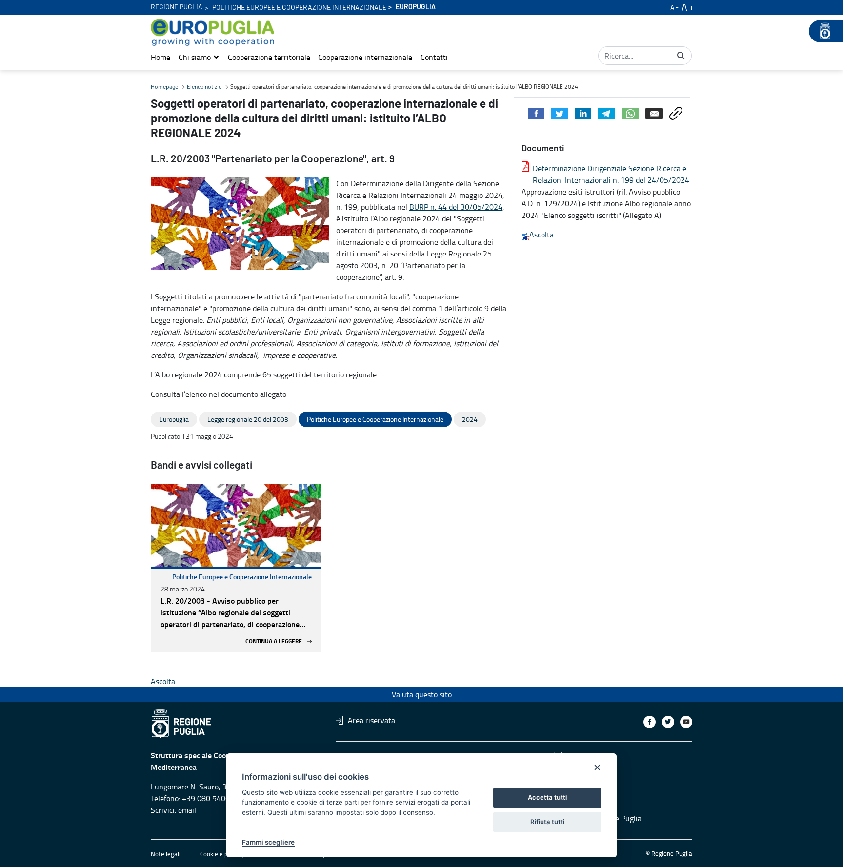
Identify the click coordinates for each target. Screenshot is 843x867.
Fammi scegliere (268, 842)
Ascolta (541, 234)
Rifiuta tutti (547, 822)
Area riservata (371, 720)
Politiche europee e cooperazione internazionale (299, 7)
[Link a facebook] (649, 722)
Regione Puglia (176, 7)
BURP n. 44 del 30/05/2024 (455, 206)
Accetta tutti (547, 797)
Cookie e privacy (222, 853)
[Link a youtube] (686, 722)
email (187, 810)
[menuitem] (160, 57)
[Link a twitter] (668, 722)
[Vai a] (214, 32)
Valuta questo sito (422, 694)
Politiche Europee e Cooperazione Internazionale (242, 576)
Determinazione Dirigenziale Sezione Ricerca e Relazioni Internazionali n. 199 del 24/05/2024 (611, 174)
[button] (199, 57)
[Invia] (681, 55)
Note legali (166, 853)
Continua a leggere (273, 641)
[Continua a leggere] (236, 525)
